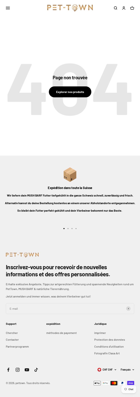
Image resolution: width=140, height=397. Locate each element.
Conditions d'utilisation (109, 346)
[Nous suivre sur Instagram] (17, 369)
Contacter (12, 339)
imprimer (100, 332)
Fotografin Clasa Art (107, 353)
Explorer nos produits (70, 92)
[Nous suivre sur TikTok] (36, 369)
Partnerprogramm (17, 346)
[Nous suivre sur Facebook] (8, 369)
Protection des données (109, 339)
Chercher (12, 332)
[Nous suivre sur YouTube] (26, 369)
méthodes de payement (61, 332)
